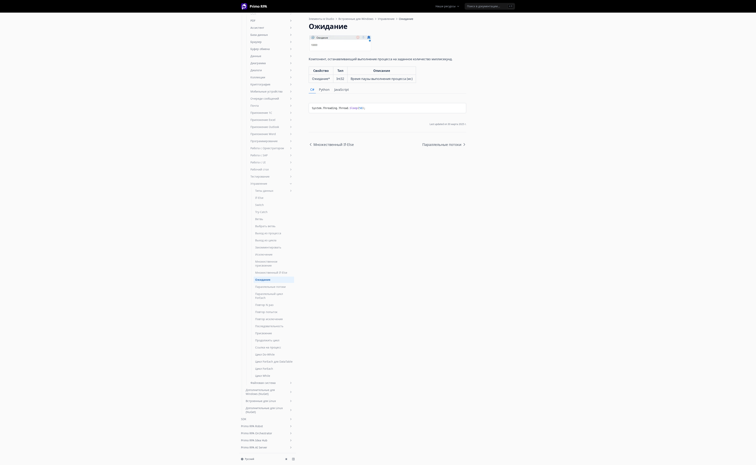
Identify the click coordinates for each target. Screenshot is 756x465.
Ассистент (257, 28)
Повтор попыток (266, 312)
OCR (253, 13)
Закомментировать (268, 247)
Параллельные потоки (270, 287)
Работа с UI (258, 162)
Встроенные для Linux (261, 401)
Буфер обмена (260, 49)
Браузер (256, 42)
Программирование (264, 141)
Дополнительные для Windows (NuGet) (260, 392)
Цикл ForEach (264, 369)
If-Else (259, 198)
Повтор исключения (269, 319)
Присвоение (263, 333)
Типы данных (264, 191)
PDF (252, 20)
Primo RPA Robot (252, 426)
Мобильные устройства (266, 91)
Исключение (263, 254)
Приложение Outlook (264, 127)
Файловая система (263, 383)
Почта (254, 105)
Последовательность (269, 326)
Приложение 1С (261, 113)
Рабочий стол (259, 169)
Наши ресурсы (445, 6)
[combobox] (490, 6)
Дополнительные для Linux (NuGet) (264, 410)
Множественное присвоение (266, 263)
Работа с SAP (259, 155)
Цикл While (262, 376)
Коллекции (257, 77)
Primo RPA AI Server (254, 447)
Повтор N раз (264, 305)
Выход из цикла (265, 240)
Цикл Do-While (265, 354)
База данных (259, 35)
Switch (259, 205)
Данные (255, 56)
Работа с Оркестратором (267, 148)
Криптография (260, 84)
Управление (258, 183)
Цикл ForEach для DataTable (274, 361)
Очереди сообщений (264, 98)
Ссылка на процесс (268, 347)
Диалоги (256, 70)
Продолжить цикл (267, 340)
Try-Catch (261, 212)
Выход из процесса (268, 233)
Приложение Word (263, 134)
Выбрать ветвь (265, 226)
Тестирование (260, 176)
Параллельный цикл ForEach (269, 296)
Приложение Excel (262, 120)
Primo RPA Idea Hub (254, 440)
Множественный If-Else (271, 272)
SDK (243, 419)
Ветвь (259, 219)
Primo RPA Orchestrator (256, 433)
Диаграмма (258, 63)
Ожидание (262, 280)
